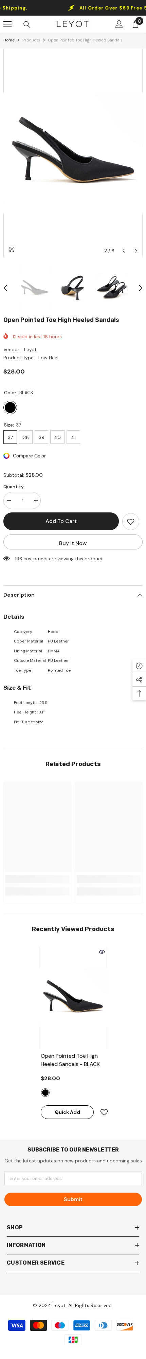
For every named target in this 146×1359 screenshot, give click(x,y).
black (45, 1092)
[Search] (27, 24)
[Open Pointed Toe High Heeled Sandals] (73, 998)
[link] (37, 879)
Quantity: (14, 487)
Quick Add (67, 1112)
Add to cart (61, 521)
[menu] (7, 24)
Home (9, 40)
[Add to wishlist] (130, 521)
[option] (73, 153)
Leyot (30, 349)
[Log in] (119, 24)
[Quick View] (102, 952)
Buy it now (73, 543)
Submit (73, 1199)
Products (31, 40)
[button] (123, 251)
